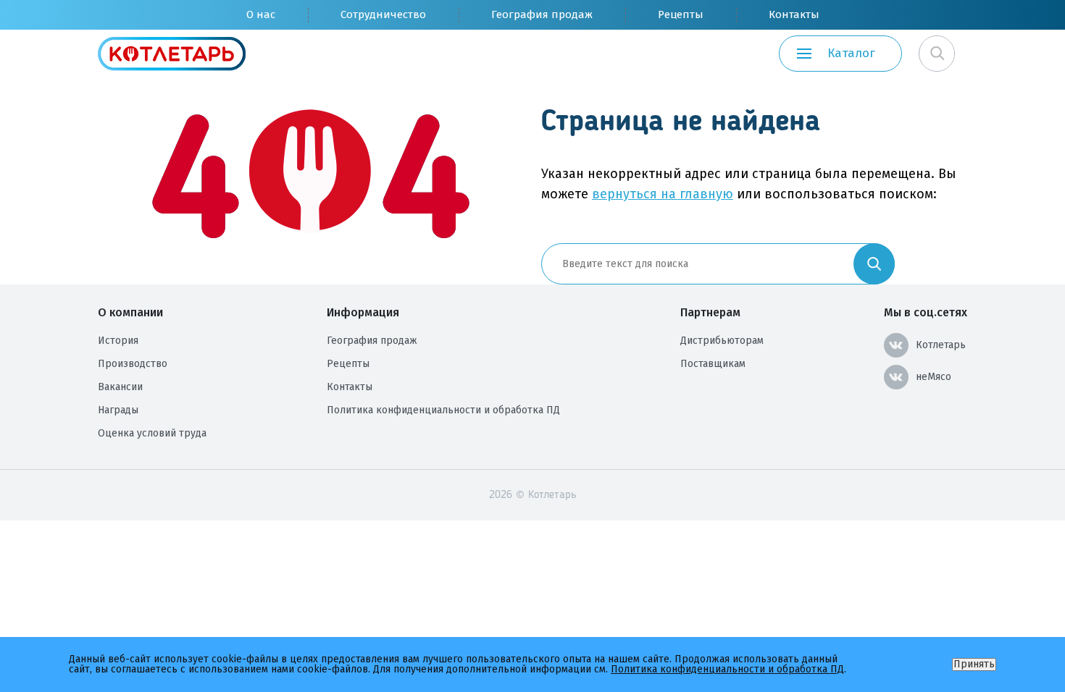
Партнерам (710, 312)
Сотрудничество (383, 14)
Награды (118, 410)
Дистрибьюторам (722, 340)
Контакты (794, 14)
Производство (132, 364)
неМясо (933, 377)
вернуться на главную (662, 194)
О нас (260, 14)
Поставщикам (713, 364)
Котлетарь (941, 345)
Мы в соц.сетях (925, 312)
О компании (130, 312)
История (118, 340)
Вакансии (120, 387)
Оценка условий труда (152, 433)
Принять (974, 664)
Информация (363, 312)
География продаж (542, 14)
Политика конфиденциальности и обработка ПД (443, 410)
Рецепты (680, 14)
